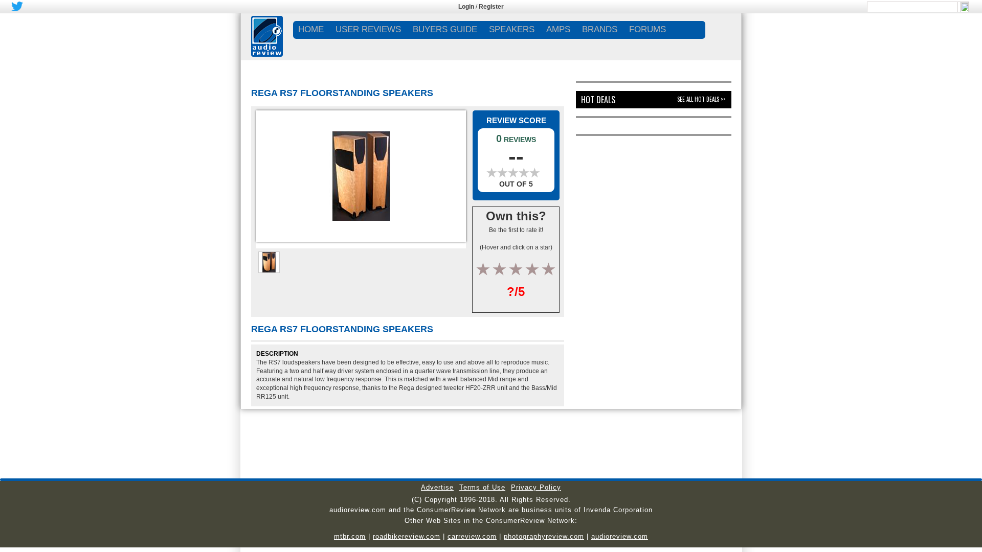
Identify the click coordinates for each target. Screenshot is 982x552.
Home (311, 29)
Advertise (437, 487)
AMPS (558, 29)
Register (491, 6)
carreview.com (472, 536)
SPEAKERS (511, 29)
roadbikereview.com (406, 536)
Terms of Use (482, 487)
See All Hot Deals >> (701, 99)
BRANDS (599, 29)
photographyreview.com (544, 536)
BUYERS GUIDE (445, 29)
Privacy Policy (536, 487)
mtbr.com (350, 536)
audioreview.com (619, 536)
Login (466, 6)
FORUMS (647, 29)
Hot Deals (598, 100)
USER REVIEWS (368, 29)
